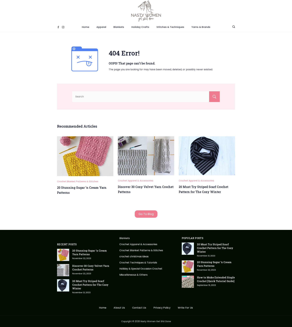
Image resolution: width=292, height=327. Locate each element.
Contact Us (139, 307)
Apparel (101, 27)
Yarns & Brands (200, 27)
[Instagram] (63, 27)
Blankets (118, 27)
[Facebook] (58, 27)
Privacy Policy (161, 307)
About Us (119, 307)
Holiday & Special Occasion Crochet (140, 268)
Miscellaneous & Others (133, 275)
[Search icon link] (233, 27)
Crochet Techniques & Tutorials (138, 262)
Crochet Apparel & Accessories (135, 180)
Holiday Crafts (140, 27)
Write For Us (185, 307)
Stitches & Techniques (170, 27)
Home (85, 27)
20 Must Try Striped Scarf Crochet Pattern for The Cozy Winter (90, 284)
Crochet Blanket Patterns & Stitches (77, 181)
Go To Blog (146, 214)
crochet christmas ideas (134, 256)
